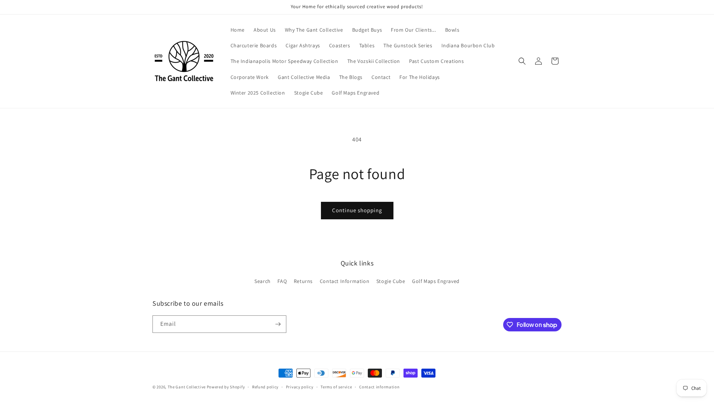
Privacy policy (299, 386)
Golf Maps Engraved (436, 281)
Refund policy (265, 386)
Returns (303, 281)
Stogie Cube (390, 281)
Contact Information (344, 281)
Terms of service (336, 386)
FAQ (282, 281)
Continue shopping (357, 210)
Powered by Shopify (226, 386)
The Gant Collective (187, 386)
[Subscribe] (278, 324)
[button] (522, 61)
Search (262, 281)
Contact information (379, 386)
